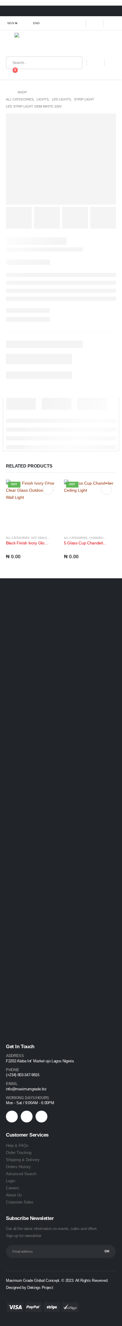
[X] (95, 23)
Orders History (18, 1167)
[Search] (74, 63)
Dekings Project (40, 1287)
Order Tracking (18, 1152)
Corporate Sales (19, 1202)
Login (10, 1181)
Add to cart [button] (48, 489)
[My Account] (96, 63)
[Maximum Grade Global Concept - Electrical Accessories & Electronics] (28, 44)
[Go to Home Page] (7, 92)
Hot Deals (39, 537)
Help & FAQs (17, 1145)
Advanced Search (21, 1174)
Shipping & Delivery (23, 1159)
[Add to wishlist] (55, 538)
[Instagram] (112, 23)
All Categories (17, 537)
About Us (14, 1195)
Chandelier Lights (103, 537)
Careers (12, 1188)
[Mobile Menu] (10, 44)
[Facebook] (78, 23)
